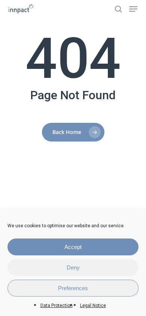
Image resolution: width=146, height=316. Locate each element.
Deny (73, 267)
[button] (133, 9)
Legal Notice (93, 305)
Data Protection (56, 305)
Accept (73, 247)
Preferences (73, 288)
